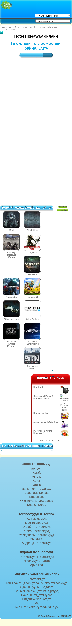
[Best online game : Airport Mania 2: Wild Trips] (64, 424)
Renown (36, 468)
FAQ (36, 603)
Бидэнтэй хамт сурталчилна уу (36, 607)
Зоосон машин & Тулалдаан (46, 27)
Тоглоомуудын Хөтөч (36, 561)
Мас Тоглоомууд (36, 522)
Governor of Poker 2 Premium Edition (43, 397)
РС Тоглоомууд (36, 518)
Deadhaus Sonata (36, 492)
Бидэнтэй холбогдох (36, 599)
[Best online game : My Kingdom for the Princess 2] (64, 433)
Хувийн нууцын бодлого (36, 587)
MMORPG (37, 539)
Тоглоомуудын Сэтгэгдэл (36, 557)
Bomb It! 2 (38, 387)
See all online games (51, 440)
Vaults (36, 484)
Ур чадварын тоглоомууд (36, 535)
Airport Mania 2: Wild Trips (45, 422)
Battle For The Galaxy (36, 488)
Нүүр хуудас (6, 27)
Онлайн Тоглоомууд (22, 27)
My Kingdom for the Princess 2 (42, 432)
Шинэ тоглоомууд (36, 464)
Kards (37, 480)
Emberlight (36, 496)
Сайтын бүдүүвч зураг (36, 595)
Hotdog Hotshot (40, 413)
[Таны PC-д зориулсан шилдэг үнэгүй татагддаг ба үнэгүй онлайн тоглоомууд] (6, 5)
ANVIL (36, 476)
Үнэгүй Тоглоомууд (36, 531)
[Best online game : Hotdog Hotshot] (64, 416)
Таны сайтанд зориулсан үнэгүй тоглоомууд (36, 583)
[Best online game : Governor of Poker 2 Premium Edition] (64, 402)
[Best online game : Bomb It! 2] (64, 390)
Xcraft (37, 472)
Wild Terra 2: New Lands (36, 500)
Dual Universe (36, 504)
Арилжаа (36, 565)
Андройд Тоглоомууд (36, 543)
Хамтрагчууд (36, 579)
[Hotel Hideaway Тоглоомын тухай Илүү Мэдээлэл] (1, 30)
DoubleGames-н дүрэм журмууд (37, 591)
